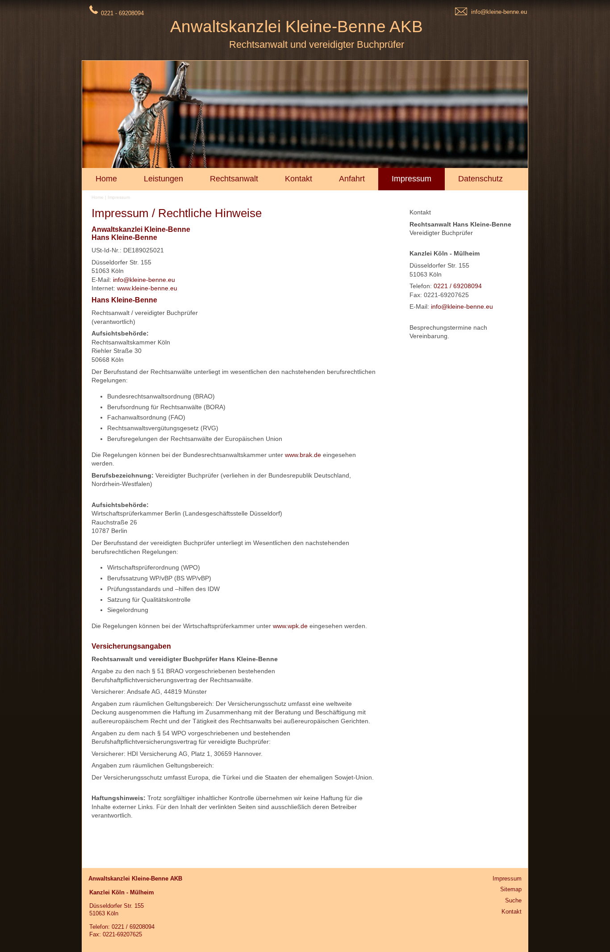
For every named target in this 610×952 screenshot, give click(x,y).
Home (98, 197)
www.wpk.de (290, 625)
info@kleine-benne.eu (499, 11)
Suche (513, 900)
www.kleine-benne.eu (147, 288)
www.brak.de (303, 454)
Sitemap (511, 889)
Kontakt (511, 911)
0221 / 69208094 (458, 285)
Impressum (119, 197)
